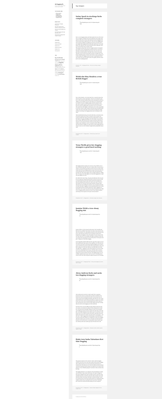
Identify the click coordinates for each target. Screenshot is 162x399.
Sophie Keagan (62, 71)
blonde (61, 57)
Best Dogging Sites (59, 16)
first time (63, 67)
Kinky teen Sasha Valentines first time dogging (89, 340)
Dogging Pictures (59, 17)
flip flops (56, 68)
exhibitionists (60, 67)
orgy (59, 69)
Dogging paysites (59, 15)
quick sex (61, 70)
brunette (60, 59)
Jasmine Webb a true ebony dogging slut (87, 209)
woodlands (56, 75)
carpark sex (57, 60)
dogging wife (60, 66)
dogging (61, 62)
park (64, 69)
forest (57, 68)
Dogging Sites (58, 14)
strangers (60, 72)
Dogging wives (57, 49)
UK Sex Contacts (58, 13)
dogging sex (57, 66)
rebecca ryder (63, 70)
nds (57, 69)
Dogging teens (57, 45)
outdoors (61, 69)
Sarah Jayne (56, 71)
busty (63, 59)
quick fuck (58, 70)
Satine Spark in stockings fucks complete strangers (89, 17)
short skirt (59, 71)
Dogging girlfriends (86, 65)
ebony (62, 66)
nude (58, 69)
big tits (57, 57)
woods (58, 75)
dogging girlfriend (58, 65)
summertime (56, 74)
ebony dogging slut (57, 67)
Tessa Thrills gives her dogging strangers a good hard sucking (89, 146)
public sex (56, 70)
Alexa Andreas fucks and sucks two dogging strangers (89, 274)
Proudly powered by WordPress (81, 396)
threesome (62, 74)
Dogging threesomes (58, 47)
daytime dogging (56, 62)
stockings (56, 72)
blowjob (56, 59)
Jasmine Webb (62, 68)
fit (64, 67)
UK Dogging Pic (59, 4)
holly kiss (59, 68)
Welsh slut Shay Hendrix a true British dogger (89, 77)
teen (58, 74)
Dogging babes (57, 42)
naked (56, 69)
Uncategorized (57, 50)
